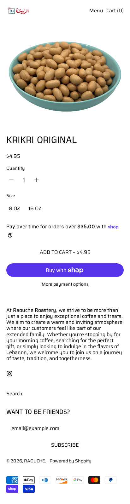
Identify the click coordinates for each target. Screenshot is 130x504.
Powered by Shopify (71, 460)
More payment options (65, 284)
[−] (11, 180)
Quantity (15, 168)
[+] (37, 180)
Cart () (115, 12)
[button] (65, 81)
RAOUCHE (34, 460)
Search (14, 394)
